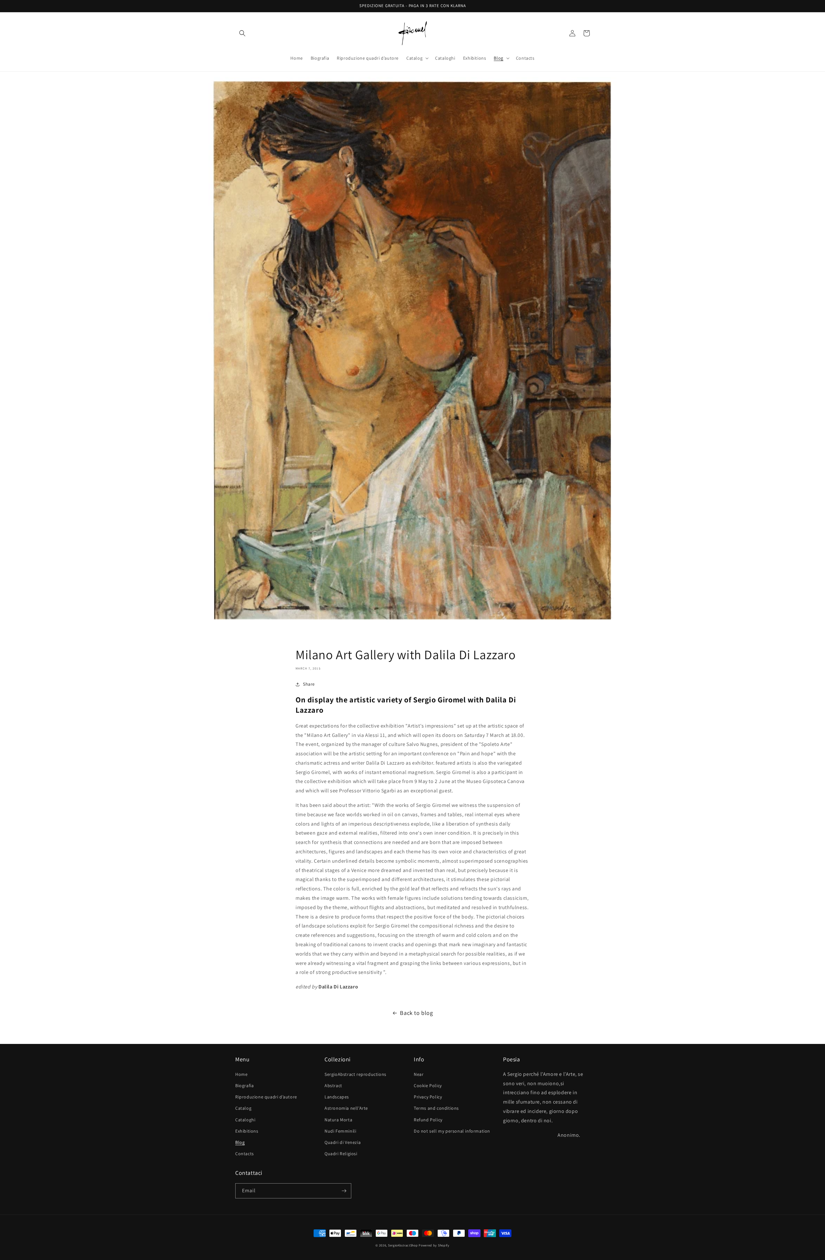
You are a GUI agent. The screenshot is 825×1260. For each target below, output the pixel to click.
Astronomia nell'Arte (346, 1108)
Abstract (333, 1085)
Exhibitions (246, 1131)
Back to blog (416, 1013)
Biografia (244, 1085)
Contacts (244, 1153)
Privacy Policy (428, 1097)
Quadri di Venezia (343, 1142)
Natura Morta (338, 1120)
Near (418, 1074)
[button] (242, 33)
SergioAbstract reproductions (355, 1074)
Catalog (243, 1108)
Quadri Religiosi (341, 1153)
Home (241, 1074)
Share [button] (309, 684)
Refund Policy (428, 1120)
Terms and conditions (436, 1108)
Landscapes (337, 1097)
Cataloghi (245, 1120)
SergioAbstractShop (403, 1245)
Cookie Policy (428, 1085)
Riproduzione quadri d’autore (266, 1097)
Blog (240, 1142)
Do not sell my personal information (452, 1131)
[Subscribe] (344, 1190)
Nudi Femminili (340, 1131)
